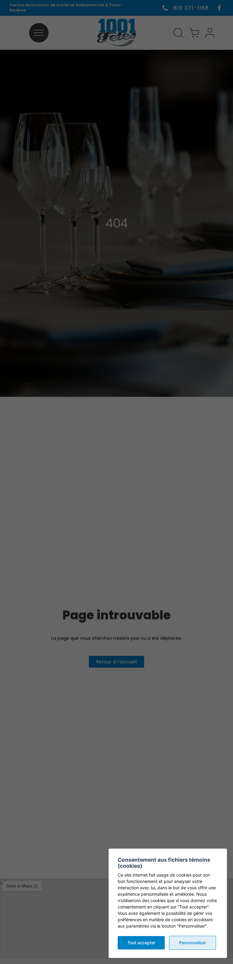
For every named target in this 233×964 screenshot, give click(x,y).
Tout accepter (141, 942)
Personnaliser (192, 942)
